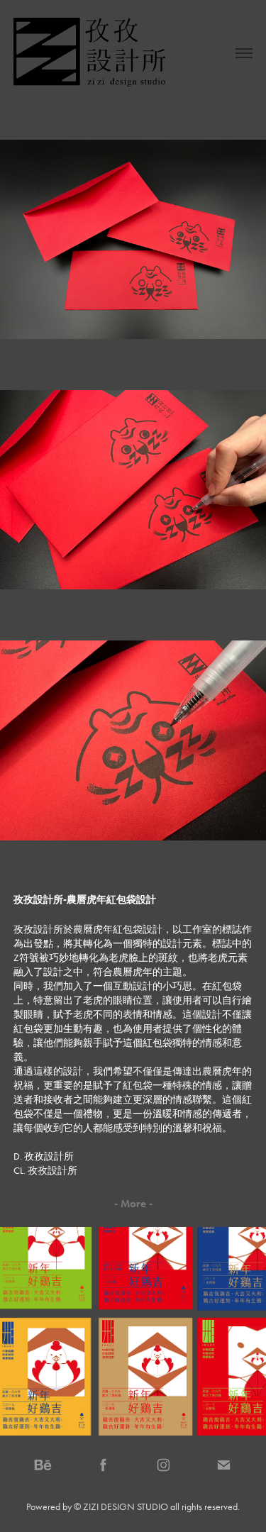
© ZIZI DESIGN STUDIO (121, 1507)
